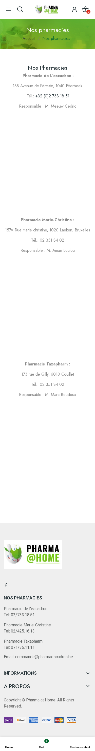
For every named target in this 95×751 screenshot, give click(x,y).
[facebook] (6, 585)
